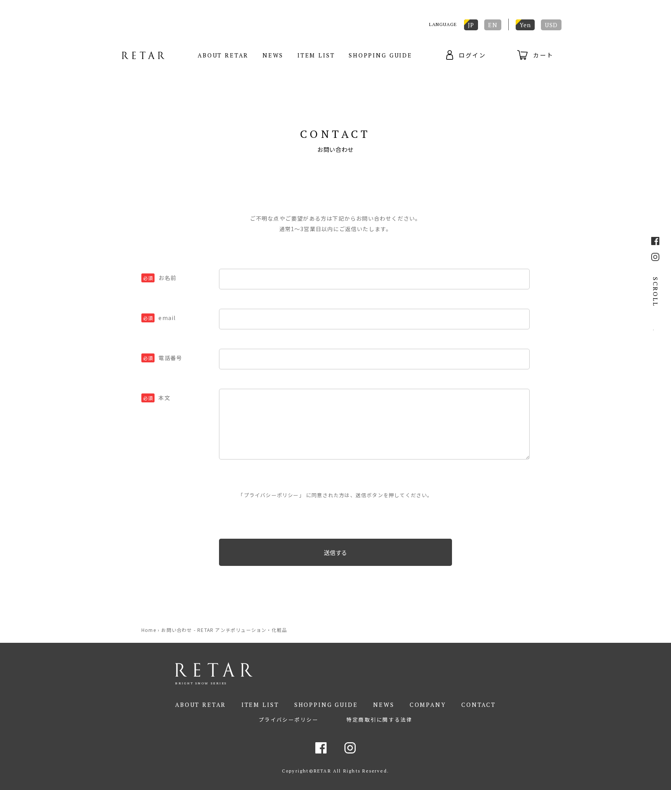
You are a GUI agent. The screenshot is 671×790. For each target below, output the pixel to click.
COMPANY (428, 704)
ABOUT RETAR (223, 55)
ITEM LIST (316, 55)
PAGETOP (655, 326)
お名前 (159, 278)
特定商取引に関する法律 (379, 719)
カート (543, 55)
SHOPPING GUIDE (380, 55)
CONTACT (478, 704)
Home (148, 629)
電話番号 (162, 358)
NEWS (272, 55)
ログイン (472, 55)
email (159, 318)
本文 (156, 398)
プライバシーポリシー (271, 495)
